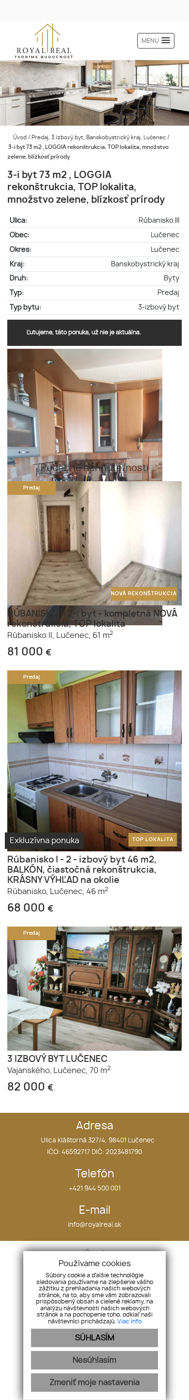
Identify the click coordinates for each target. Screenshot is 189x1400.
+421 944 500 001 (95, 1189)
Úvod (19, 137)
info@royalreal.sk (94, 1225)
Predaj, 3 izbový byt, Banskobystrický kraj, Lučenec (99, 137)
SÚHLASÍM (94, 1338)
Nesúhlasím (94, 1360)
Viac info (129, 1321)
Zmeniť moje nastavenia (94, 1382)
